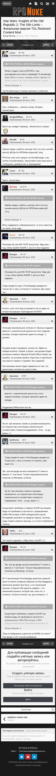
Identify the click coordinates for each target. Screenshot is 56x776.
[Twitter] (34, 756)
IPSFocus (33, 748)
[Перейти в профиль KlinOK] (5, 141)
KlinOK (13, 139)
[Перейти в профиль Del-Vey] (5, 188)
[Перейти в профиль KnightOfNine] (5, 118)
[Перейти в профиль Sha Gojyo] (5, 99)
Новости (34, 36)
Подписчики (26, 710)
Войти (28, 700)
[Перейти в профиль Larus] (5, 54)
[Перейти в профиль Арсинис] (5, 300)
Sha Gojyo (15, 97)
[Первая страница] (3, 45)
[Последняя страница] (52, 45)
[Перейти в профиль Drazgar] (5, 256)
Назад (9, 45)
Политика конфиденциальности (32, 751)
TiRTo (12, 531)
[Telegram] (21, 756)
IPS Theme (23, 748)
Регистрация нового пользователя (28, 686)
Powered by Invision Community (28, 765)
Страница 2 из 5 (28, 45)
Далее (46, 45)
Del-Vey (12, 36)
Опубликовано (22, 55)
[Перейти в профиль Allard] (5, 236)
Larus (12, 53)
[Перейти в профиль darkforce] (5, 441)
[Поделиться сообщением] (52, 55)
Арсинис (14, 299)
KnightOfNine (16, 117)
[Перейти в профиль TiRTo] (5, 532)
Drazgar (13, 254)
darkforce (14, 440)
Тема (13, 751)
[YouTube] (28, 756)
